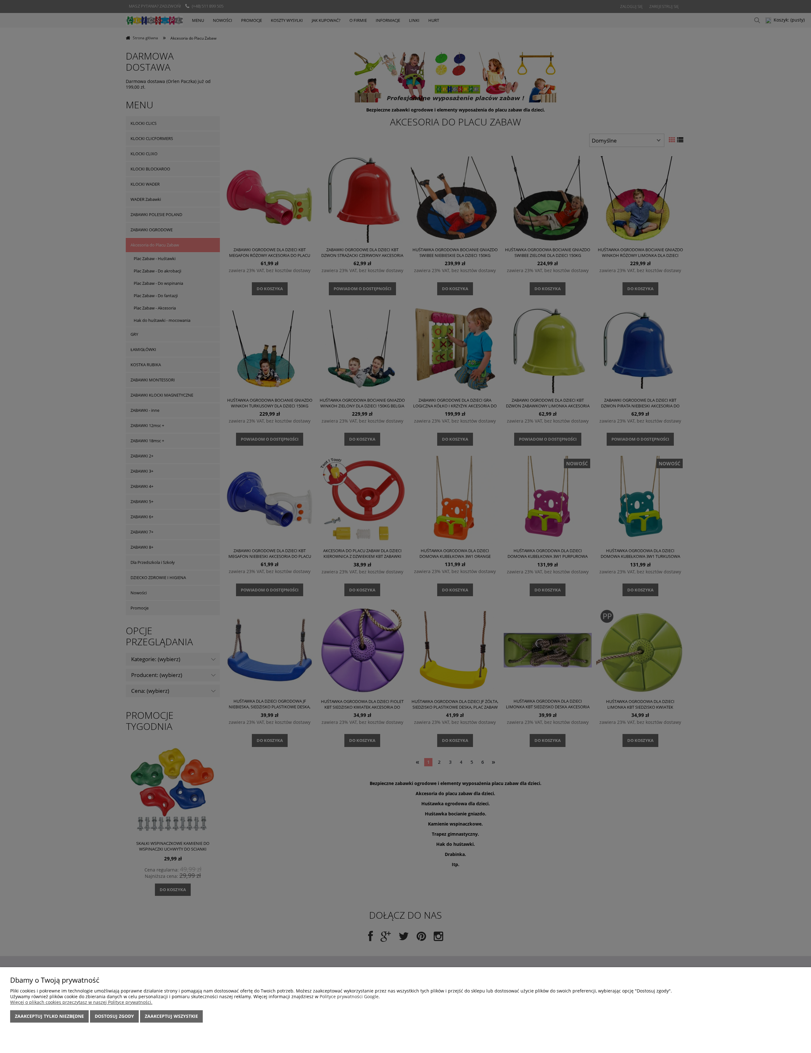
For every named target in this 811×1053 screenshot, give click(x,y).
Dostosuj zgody (114, 1016)
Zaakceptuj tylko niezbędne (49, 1016)
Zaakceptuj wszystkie (171, 1016)
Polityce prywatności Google (349, 996)
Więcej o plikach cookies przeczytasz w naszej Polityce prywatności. (81, 1002)
